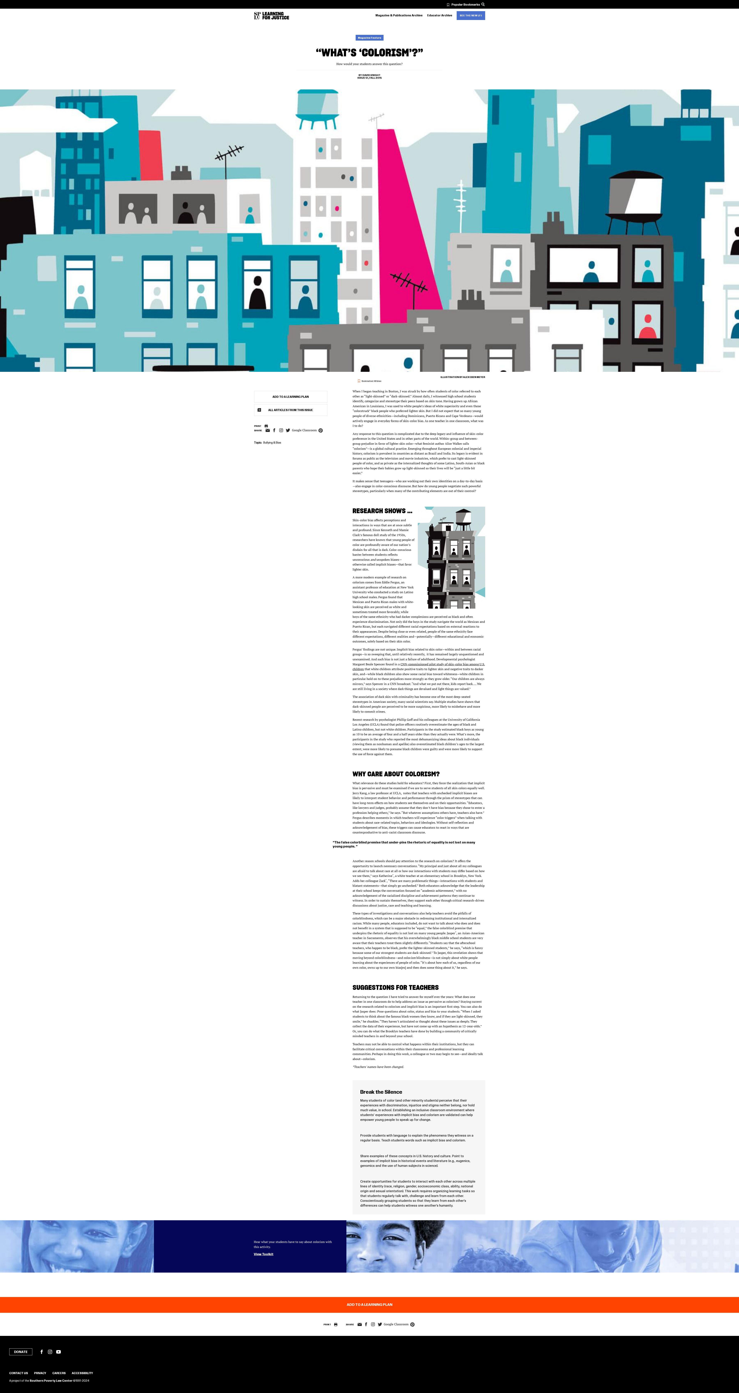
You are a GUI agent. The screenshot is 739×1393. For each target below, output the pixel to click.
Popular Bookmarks (465, 4)
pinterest (321, 430)
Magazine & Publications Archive (399, 15)
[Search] (483, 4)
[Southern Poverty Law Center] (257, 15)
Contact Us (18, 1373)
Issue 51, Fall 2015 (369, 78)
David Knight (371, 75)
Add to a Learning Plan (291, 397)
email (267, 430)
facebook (274, 430)
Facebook (41, 1352)
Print (258, 426)
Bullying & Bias (272, 442)
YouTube (58, 1352)
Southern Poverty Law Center (51, 1381)
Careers (59, 1373)
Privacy (40, 1373)
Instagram (281, 430)
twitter (288, 430)
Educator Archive (439, 15)
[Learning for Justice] (275, 15)
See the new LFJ (471, 15)
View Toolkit (263, 1254)
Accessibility (82, 1373)
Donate (21, 1352)
